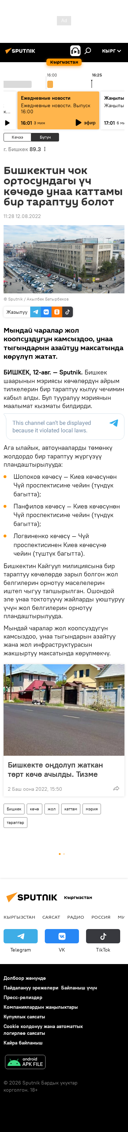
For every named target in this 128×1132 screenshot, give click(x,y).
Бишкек (14, 808)
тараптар (15, 822)
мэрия (92, 808)
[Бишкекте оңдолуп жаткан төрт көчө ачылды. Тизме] (64, 710)
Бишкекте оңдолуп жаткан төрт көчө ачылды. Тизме (55, 769)
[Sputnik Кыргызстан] (21, 53)
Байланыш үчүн (79, 987)
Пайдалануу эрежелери (31, 987)
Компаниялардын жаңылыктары (41, 1007)
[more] (116, 788)
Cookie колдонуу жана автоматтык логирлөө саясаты (43, 1029)
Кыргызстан (19, 917)
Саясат (51, 917)
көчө (34, 808)
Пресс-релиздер (23, 997)
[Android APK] (25, 1063)
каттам (70, 808)
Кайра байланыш (23, 1042)
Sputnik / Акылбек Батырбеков (38, 299)
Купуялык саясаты (24, 1016)
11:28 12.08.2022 (22, 216)
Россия (101, 917)
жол (52, 808)
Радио (75, 917)
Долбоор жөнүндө (25, 978)
